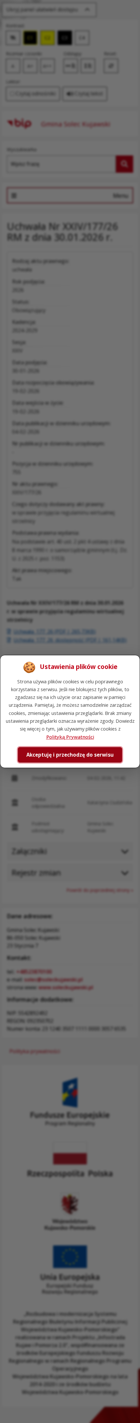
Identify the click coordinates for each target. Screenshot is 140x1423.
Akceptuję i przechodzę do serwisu (70, 754)
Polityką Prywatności (70, 736)
